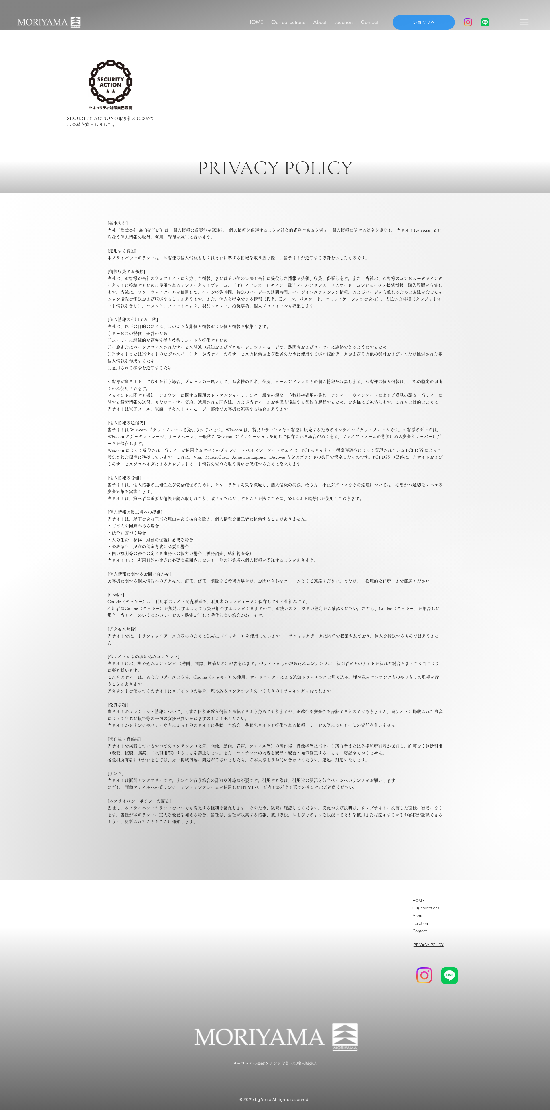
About (418, 916)
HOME (418, 901)
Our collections (426, 908)
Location (420, 923)
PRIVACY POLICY (429, 944)
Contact (419, 931)
